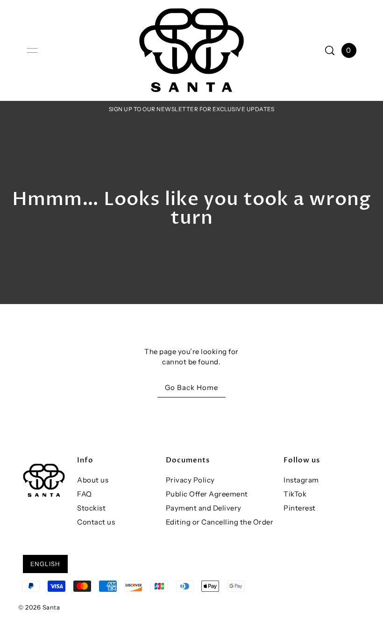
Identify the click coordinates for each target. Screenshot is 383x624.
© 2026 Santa (39, 607)
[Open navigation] (32, 50)
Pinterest (300, 507)
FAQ (84, 493)
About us (92, 479)
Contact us (96, 522)
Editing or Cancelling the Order (220, 522)
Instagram (301, 479)
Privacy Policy (190, 479)
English (45, 563)
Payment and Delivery (203, 507)
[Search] (329, 50)
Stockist (91, 507)
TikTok (295, 493)
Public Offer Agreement (207, 493)
